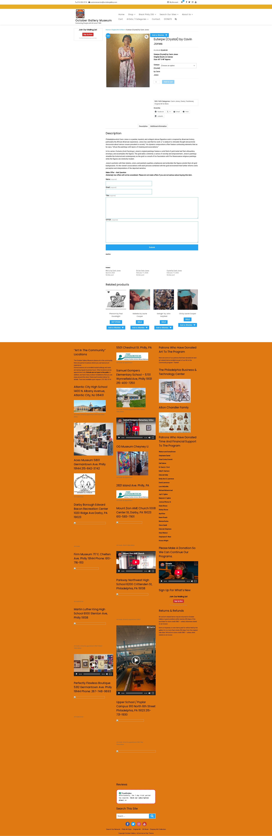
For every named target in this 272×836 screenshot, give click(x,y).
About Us (186, 14)
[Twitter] (189, 2)
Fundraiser (189, 101)
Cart (120, 19)
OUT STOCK (115, 322)
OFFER (112, 220)
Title (111, 196)
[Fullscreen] (110, 674)
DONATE (168, 19)
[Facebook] (186, 2)
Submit (152, 247)
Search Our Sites (168, 14)
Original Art (137, 829)
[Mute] (107, 674)
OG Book (145, 829)
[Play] (77, 674)
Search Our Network (113, 829)
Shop (130, 14)
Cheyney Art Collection (158, 829)
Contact (156, 19)
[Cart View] (182, 2)
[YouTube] (144, 824)
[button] (146, 37)
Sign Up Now (88, 34)
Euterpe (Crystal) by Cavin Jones (157, 70)
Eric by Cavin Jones (142, 271)
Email (111, 187)
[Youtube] (195, 2)
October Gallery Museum (93, 20)
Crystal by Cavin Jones (174, 271)
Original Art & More (118, 30)
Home (121, 14)
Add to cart (168, 82)
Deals (183, 101)
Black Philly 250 (146, 14)
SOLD (140, 322)
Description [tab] (143, 126)
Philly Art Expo (127, 829)
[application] (93, 665)
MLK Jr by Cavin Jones (113, 271)
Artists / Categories (136, 19)
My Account (174, 2)
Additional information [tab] (158, 126)
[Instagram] (192, 2)
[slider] (92, 674)
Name (111, 179)
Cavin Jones (175, 101)
